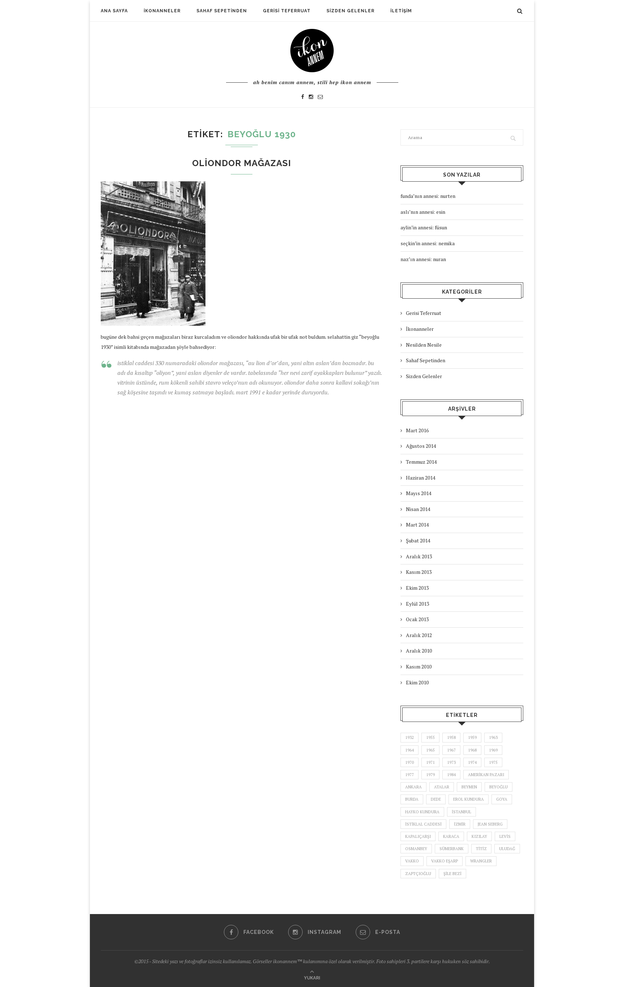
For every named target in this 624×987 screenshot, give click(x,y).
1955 (430, 737)
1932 (409, 737)
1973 (451, 762)
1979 (430, 774)
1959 (472, 737)
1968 (472, 750)
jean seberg (490, 824)
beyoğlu (498, 786)
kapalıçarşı (418, 836)
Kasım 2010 (419, 666)
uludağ (507, 848)
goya (501, 799)
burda (412, 799)
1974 (472, 762)
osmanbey (416, 848)
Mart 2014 (417, 524)
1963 (493, 737)
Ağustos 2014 (421, 445)
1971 (430, 762)
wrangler (481, 860)
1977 (409, 774)
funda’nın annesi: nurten (427, 195)
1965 (430, 750)
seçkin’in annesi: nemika (427, 243)
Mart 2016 (417, 430)
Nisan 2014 (418, 509)
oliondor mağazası (241, 163)
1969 (493, 750)
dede (436, 799)
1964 (409, 750)
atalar (441, 786)
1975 (493, 762)
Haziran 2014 (420, 477)
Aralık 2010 (419, 650)
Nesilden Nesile (424, 344)
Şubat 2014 (418, 540)
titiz (481, 848)
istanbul (461, 811)
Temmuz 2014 (421, 461)
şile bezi (452, 873)
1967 (451, 750)
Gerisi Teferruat (287, 10)
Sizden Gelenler (350, 10)
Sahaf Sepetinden (221, 10)
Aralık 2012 (419, 635)
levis (505, 836)
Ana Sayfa (114, 10)
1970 (409, 762)
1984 (451, 774)
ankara (413, 786)
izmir (459, 824)
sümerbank (451, 848)
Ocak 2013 (417, 619)
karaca (451, 836)
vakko (412, 860)
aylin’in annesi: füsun (423, 227)
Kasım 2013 (419, 571)
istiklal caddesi (423, 824)
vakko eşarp (444, 860)
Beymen (469, 786)
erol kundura (468, 799)
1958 (451, 737)
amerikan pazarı (486, 774)
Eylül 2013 (417, 603)
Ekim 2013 (417, 587)
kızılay (479, 836)
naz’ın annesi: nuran (423, 259)
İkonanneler (162, 10)
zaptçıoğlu (418, 873)
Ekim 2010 (417, 682)
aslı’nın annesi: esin (422, 211)
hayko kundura (422, 811)
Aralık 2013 (419, 556)
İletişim (401, 10)
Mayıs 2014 (418, 493)
